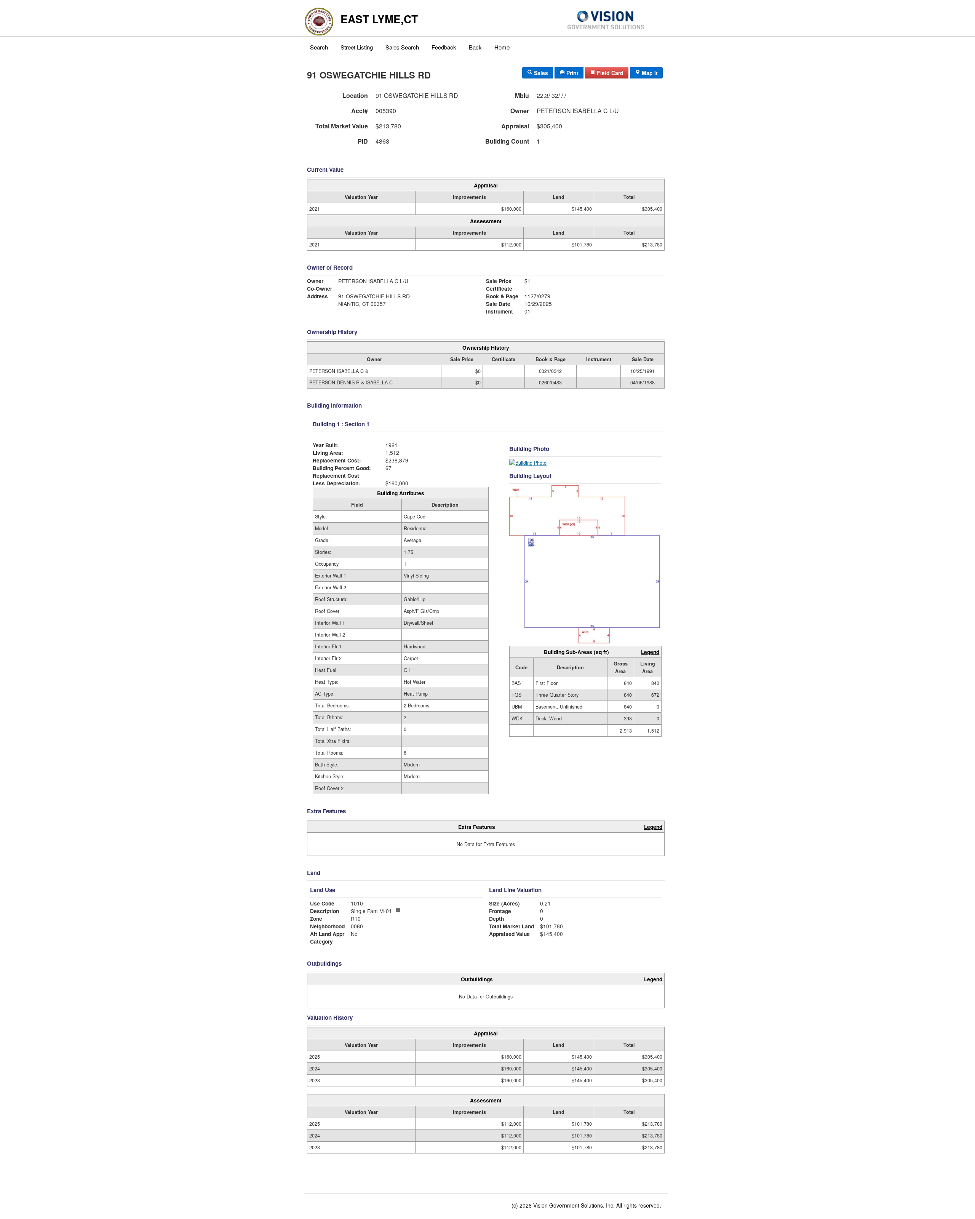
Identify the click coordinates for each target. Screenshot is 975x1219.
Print (572, 73)
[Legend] (398, 910)
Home (502, 47)
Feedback (444, 47)
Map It (649, 73)
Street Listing (356, 47)
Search (319, 47)
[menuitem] (319, 45)
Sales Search (402, 47)
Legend (650, 652)
